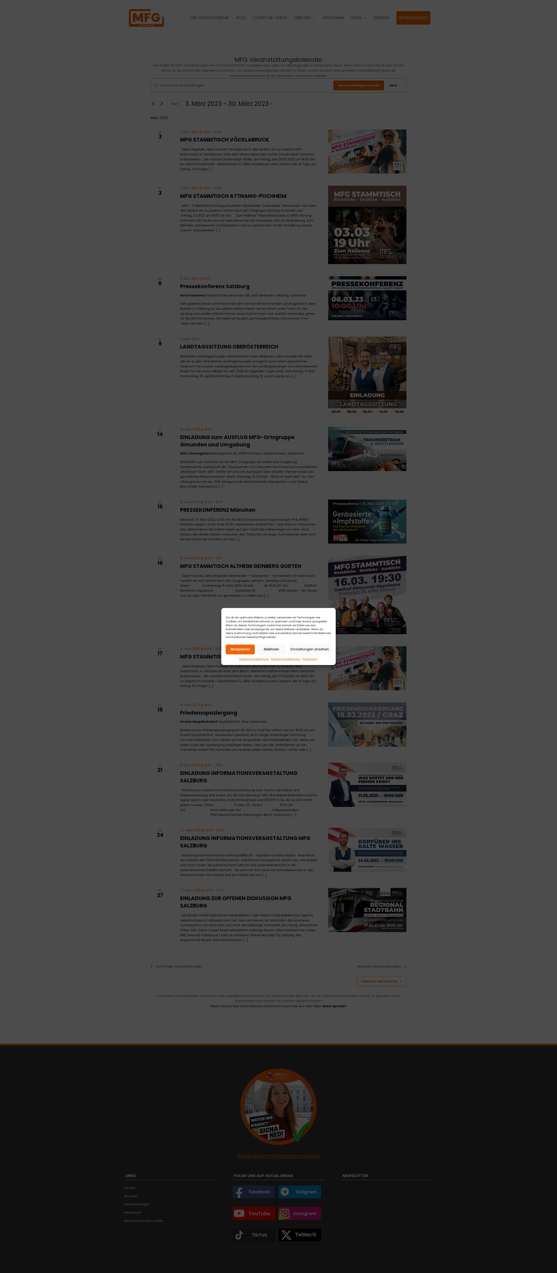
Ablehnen (271, 649)
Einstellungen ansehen (309, 649)
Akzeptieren (240, 649)
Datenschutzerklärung (254, 659)
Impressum (310, 659)
